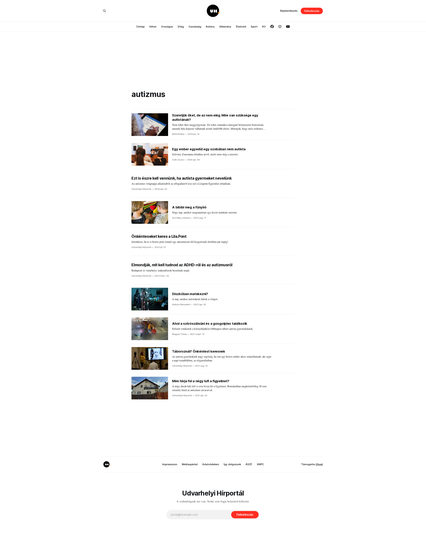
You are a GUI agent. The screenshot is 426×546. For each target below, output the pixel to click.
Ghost (319, 464)
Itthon (152, 26)
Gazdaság (195, 26)
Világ (181, 26)
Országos (167, 26)
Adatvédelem (210, 464)
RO (264, 26)
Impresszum (169, 464)
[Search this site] (104, 10)
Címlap (140, 26)
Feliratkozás (311, 10)
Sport (254, 26)
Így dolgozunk (232, 464)
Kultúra (210, 26)
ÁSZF (249, 464)
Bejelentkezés (288, 10)
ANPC (260, 464)
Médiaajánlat (190, 464)
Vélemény (225, 26)
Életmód (241, 26)
